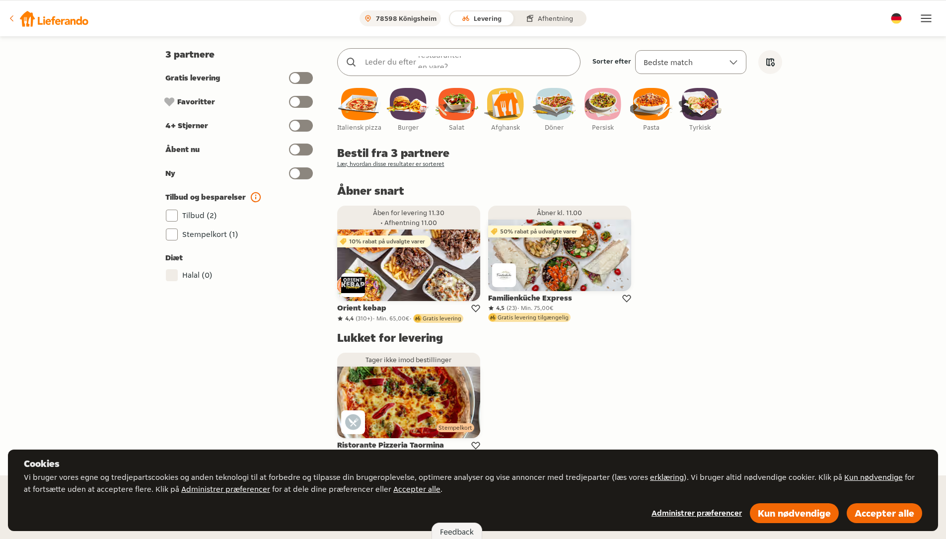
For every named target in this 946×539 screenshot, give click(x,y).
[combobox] (469, 62)
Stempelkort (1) (210, 234)
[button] (48, 18)
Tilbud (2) (199, 215)
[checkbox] (359, 110)
